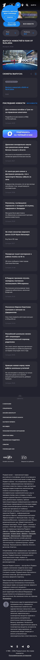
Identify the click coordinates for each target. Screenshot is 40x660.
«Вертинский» (16, 536)
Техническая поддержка (11, 440)
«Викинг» (24, 533)
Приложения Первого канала (13, 417)
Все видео (6, 426)
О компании (7, 404)
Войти (33, 5)
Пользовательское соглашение (14, 431)
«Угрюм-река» (16, 533)
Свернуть (20, 398)
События (6, 444)
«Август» (6, 531)
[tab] (28, 24)
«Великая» (6, 536)
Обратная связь (8, 435)
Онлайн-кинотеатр (9, 413)
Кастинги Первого (9, 422)
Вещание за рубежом (27, 461)
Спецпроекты (7, 408)
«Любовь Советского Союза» (19, 531)
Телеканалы (7, 598)
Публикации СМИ (8, 449)
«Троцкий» (32, 533)
